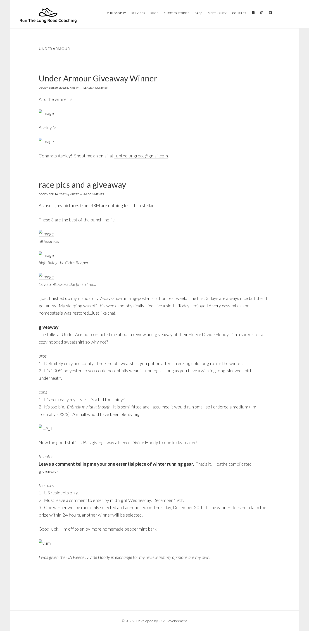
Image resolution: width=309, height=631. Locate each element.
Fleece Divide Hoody (208, 334)
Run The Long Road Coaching (48, 15)
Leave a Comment (96, 87)
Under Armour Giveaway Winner (98, 78)
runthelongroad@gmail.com (141, 155)
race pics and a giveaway (82, 185)
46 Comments (93, 194)
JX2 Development (173, 621)
